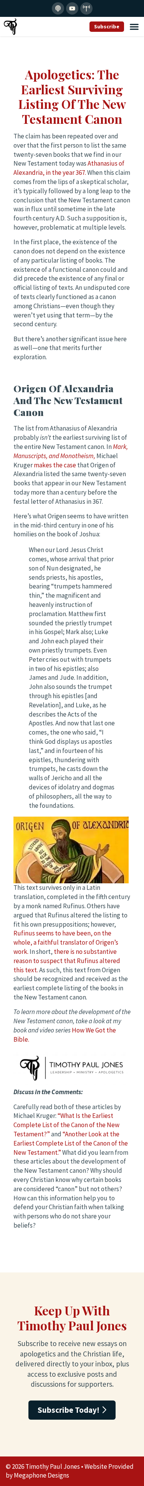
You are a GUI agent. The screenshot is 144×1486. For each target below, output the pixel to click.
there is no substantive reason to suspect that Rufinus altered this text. (66, 960)
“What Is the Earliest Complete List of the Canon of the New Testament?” (66, 1124)
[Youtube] (72, 8)
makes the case (55, 465)
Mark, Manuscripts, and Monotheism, (70, 451)
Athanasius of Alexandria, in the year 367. (68, 168)
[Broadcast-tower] (86, 8)
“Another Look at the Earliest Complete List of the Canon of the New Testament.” (70, 1143)
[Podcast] (58, 8)
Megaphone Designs (41, 1475)
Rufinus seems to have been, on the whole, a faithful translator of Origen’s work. (65, 942)
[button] (134, 27)
